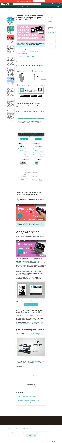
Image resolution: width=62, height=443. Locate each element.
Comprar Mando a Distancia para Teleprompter (50, 20)
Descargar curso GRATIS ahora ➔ (39, 1)
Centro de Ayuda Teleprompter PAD (11, 9)
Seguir (18, 22)
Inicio (19, 6)
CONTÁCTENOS (20, 45)
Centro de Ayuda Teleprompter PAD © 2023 (45, 441)
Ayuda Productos (19, 9)
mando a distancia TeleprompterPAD (35, 361)
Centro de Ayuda (36, 6)
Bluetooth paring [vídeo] (23, 54)
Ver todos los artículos (10, 120)
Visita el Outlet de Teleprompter (50, 28)
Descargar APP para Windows (31, 304)
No (33, 375)
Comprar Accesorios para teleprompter (51, 24)
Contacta (41, 386)
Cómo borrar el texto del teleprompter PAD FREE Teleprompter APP (28, 396)
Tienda (23, 6)
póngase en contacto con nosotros (28, 363)
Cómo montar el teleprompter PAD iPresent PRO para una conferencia (28, 400)
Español (53, 441)
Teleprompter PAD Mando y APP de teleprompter (28, 9)
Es (58, 6)
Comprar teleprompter (51, 17)
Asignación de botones (23, 53)
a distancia (29, 198)
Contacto (42, 6)
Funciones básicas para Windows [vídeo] (26, 56)
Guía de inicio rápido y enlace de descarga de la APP (29, 51)
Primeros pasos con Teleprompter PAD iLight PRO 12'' (26, 402)
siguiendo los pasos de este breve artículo (33, 225)
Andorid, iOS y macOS (21, 44)
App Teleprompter (29, 6)
